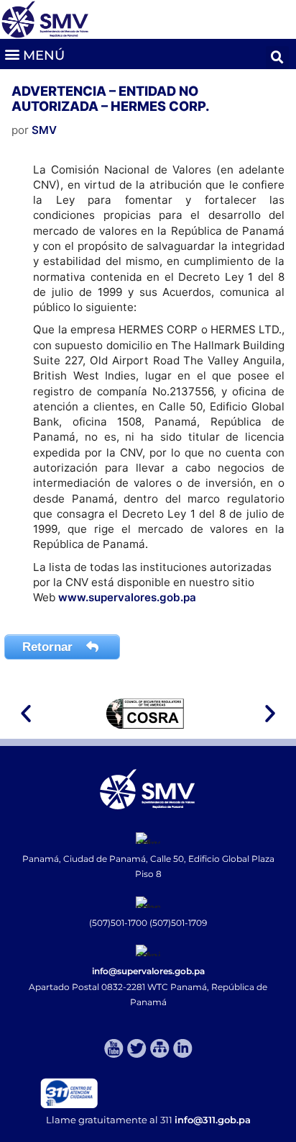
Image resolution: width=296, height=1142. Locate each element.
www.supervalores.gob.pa (127, 597)
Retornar (49, 647)
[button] (34, 54)
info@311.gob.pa (213, 1119)
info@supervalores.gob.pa (148, 971)
